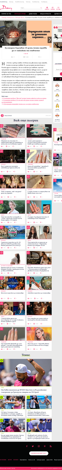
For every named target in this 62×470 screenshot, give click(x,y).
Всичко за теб (6, 14)
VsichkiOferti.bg (3, 1)
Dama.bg (11, 1)
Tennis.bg (28, 1)
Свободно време (20, 14)
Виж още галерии (26, 120)
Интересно (10, 17)
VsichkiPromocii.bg (19, 1)
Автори (10, 459)
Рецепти (47, 9)
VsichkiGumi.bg (35, 1)
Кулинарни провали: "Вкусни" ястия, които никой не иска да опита (24, 98)
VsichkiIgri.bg (44, 1)
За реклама (3, 459)
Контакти (15, 459)
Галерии (53, 9)
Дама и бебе (33, 14)
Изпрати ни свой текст (38, 453)
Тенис (26, 355)
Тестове (58, 9)
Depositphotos (23, 459)
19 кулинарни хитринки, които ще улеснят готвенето (21, 104)
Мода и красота (45, 14)
